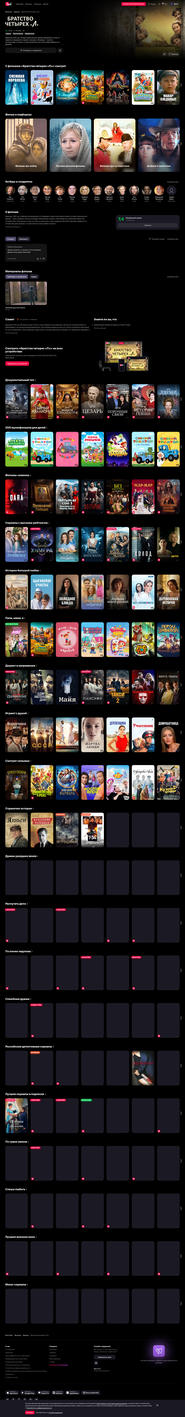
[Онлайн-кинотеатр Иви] (9, 4)
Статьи (52, 1362)
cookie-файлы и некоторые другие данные (111, 1403)
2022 (10, 31)
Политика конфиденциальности (17, 1368)
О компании (10, 1349)
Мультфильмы (55, 1359)
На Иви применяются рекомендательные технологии (26, 1371)
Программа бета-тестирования (17, 1356)
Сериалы (53, 1356)
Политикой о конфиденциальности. (39, 1408)
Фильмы (53, 1352)
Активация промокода (59, 1365)
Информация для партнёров (16, 1359)
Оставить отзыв (11, 1377)
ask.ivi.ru (97, 1369)
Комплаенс (9, 1374)
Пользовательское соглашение (17, 1365)
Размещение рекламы (14, 1362)
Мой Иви (53, 1349)
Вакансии (9, 1352)
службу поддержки (56, 1412)
